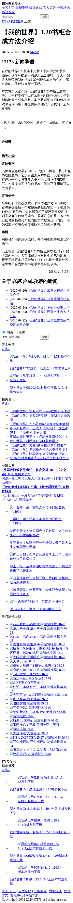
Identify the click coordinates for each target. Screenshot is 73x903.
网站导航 (32, 895)
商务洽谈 (55, 891)
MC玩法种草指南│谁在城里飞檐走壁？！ (39, 458)
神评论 (34, 52)
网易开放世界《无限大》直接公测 (26, 478)
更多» (6, 349)
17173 (6, 21)
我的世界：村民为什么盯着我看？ (34, 441)
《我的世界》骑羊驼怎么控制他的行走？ (39, 454)
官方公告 (49, 8)
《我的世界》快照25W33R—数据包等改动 (40, 411)
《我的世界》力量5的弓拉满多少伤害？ (38, 445)
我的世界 (17, 21)
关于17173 (9, 891)
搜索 (44, 16)
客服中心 (16, 895)
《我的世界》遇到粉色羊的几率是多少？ (39, 449)
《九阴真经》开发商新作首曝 (23, 495)
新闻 (22, 332)
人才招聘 (24, 891)
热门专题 (8, 12)
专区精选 (63, 8)
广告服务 (40, 891)
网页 (10, 332)
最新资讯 (21, 8)
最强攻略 (35, 8)
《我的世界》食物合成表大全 (49, 307)
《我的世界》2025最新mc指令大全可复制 (39, 424)
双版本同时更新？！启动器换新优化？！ (39, 436)
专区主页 (8, 8)
